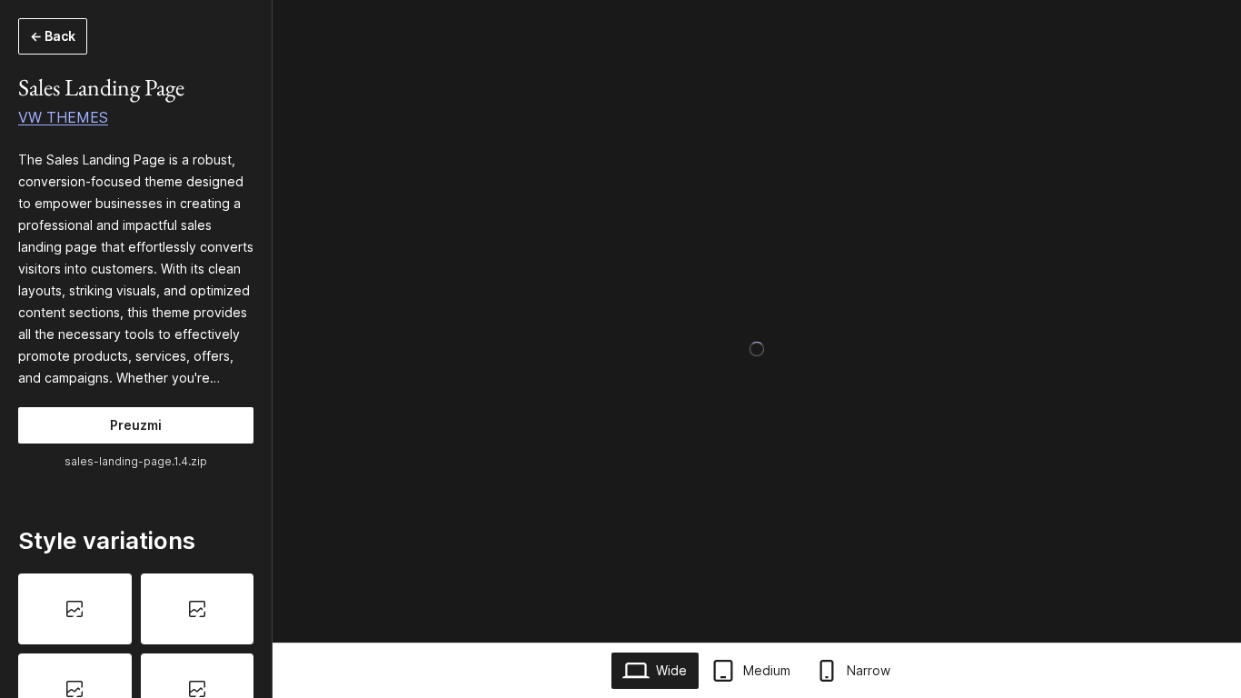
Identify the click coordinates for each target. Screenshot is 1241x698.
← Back (52, 36)
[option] (75, 608)
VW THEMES (63, 117)
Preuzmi (136, 425)
